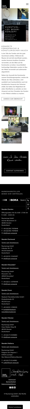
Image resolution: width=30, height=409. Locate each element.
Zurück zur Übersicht (13, 99)
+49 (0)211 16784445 (10, 282)
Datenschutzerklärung (9, 384)
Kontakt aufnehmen (15, 171)
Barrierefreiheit (11, 382)
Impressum (12, 380)
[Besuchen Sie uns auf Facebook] (12, 388)
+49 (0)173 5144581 (10, 360)
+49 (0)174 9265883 (10, 335)
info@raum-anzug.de (10, 233)
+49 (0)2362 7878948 (10, 229)
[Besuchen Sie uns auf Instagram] (10, 388)
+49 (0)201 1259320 (10, 307)
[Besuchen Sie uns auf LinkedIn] (15, 388)
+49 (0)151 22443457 (10, 256)
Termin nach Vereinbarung (10, 243)
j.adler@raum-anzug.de (11, 363)
